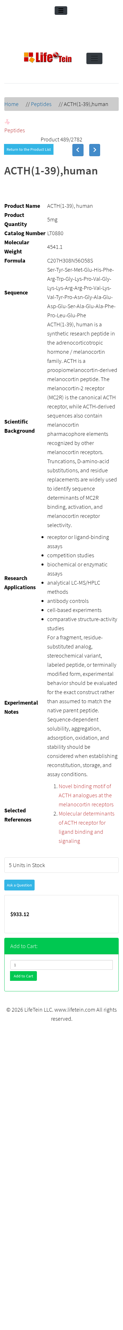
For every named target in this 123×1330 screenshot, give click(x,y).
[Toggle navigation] (61, 10)
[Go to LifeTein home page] (47, 58)
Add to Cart (23, 976)
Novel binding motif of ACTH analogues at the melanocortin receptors (86, 795)
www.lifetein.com (74, 1009)
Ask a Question (19, 885)
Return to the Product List (29, 149)
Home (11, 103)
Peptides (41, 103)
